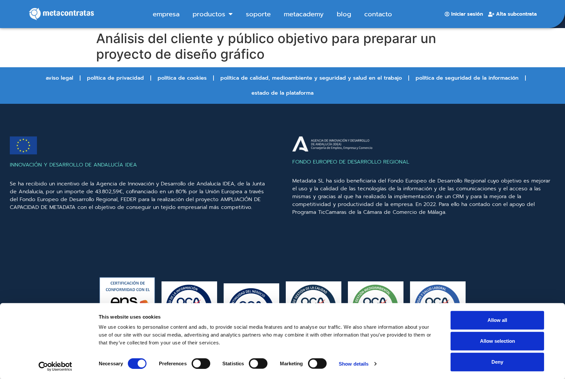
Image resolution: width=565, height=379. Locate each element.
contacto (378, 14)
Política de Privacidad (115, 78)
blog (344, 14)
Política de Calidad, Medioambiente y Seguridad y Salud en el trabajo (311, 78)
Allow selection (497, 341)
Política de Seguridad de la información (467, 78)
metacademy (304, 14)
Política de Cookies (182, 78)
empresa (166, 14)
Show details (353, 363)
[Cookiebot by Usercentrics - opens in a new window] (55, 366)
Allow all (497, 320)
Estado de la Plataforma (282, 93)
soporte (258, 14)
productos (209, 14)
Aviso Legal (59, 78)
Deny (497, 362)
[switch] (201, 363)
